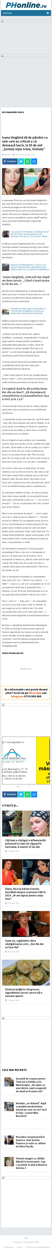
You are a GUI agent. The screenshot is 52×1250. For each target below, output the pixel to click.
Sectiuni (7, 13)
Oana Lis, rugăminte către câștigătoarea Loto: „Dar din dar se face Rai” (24, 944)
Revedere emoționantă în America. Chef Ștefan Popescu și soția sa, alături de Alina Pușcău (30, 1141)
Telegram (17, 696)
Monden (7, 154)
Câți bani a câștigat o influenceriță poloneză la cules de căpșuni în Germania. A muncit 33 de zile (25, 844)
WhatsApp (35, 693)
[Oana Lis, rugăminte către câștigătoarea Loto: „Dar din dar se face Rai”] (26, 924)
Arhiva (19, 1247)
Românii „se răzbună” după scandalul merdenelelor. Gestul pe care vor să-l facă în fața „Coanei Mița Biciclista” (31, 1110)
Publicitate (8, 1247)
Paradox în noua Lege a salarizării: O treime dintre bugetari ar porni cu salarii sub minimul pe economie (28, 311)
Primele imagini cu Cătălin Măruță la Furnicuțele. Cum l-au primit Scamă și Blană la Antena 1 (31, 1163)
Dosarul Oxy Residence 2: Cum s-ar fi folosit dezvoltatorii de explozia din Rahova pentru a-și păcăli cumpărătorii (30, 267)
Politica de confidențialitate (38, 1247)
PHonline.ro (18, 1242)
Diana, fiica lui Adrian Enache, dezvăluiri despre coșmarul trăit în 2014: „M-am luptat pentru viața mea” (25, 893)
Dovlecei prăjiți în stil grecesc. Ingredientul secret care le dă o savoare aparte (23, 993)
